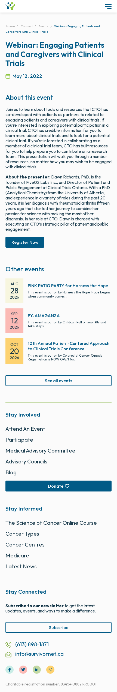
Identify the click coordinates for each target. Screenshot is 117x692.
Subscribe (58, 627)
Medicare (17, 555)
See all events (58, 380)
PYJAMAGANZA (44, 315)
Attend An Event (25, 428)
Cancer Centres (25, 544)
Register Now (24, 242)
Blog (11, 472)
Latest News (21, 566)
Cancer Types (22, 533)
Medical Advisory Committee (40, 450)
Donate (55, 486)
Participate (19, 439)
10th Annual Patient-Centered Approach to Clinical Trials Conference (68, 346)
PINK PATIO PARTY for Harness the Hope (68, 285)
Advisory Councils (26, 461)
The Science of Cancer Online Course (51, 522)
